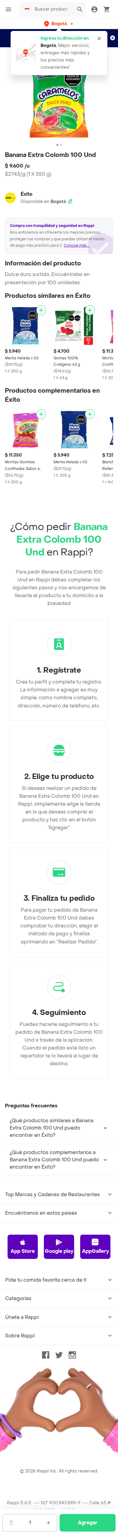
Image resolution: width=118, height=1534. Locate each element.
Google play (59, 1251)
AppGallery (95, 1251)
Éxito (26, 194)
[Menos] (11, 1523)
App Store (23, 1251)
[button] (59, 24)
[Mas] (48, 1523)
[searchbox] (52, 9)
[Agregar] (41, 310)
